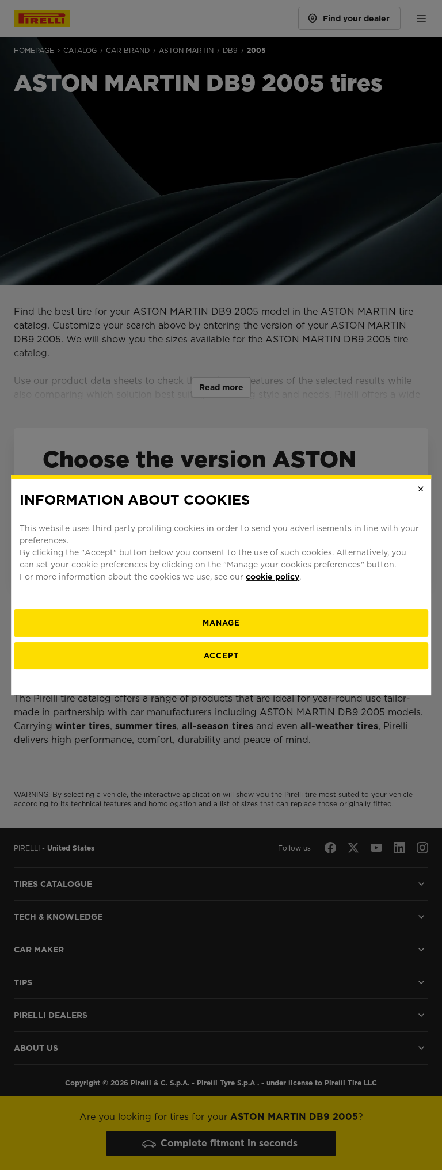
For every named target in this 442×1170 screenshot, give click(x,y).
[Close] (420, 489)
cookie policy (272, 576)
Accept (221, 655)
